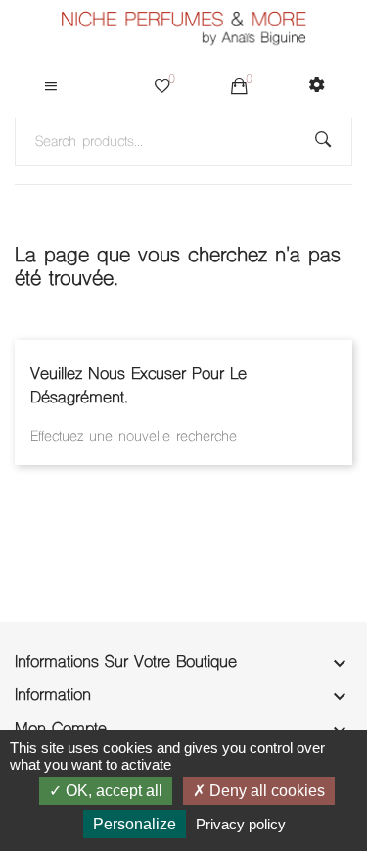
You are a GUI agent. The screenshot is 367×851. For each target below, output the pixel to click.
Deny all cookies (265, 790)
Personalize (134, 824)
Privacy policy (241, 824)
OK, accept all (112, 790)
